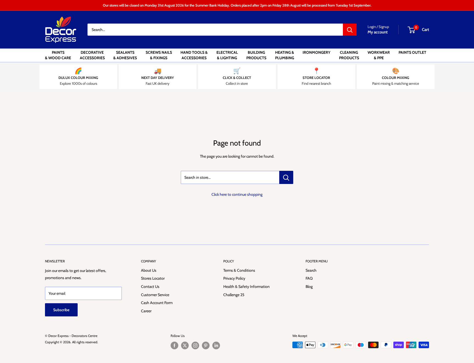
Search (311, 270)
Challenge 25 (233, 294)
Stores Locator (153, 278)
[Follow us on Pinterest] (206, 345)
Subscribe (61, 309)
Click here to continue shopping (237, 194)
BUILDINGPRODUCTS (256, 55)
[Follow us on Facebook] (174, 345)
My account (378, 32)
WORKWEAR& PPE (379, 55)
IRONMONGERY (316, 52)
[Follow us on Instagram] (195, 345)
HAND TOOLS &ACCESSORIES (194, 55)
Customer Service (155, 294)
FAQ (309, 278)
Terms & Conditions (239, 270)
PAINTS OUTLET (412, 52)
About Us (148, 270)
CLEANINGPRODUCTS (349, 55)
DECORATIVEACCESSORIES (92, 55)
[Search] (350, 30)
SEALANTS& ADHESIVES (125, 55)
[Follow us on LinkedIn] (216, 345)
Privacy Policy (234, 278)
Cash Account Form (157, 302)
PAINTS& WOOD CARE (58, 55)
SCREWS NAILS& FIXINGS (159, 55)
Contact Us (150, 286)
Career (146, 310)
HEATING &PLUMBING (284, 55)
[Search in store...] (286, 177)
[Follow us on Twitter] (185, 345)
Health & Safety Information (246, 286)
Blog (309, 286)
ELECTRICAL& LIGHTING (227, 55)
